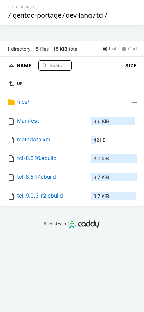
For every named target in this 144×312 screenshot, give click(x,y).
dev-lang (79, 15)
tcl (100, 15)
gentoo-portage (37, 15)
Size (131, 65)
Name (25, 65)
